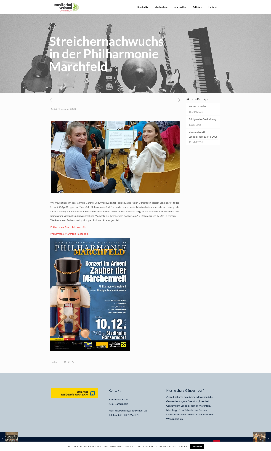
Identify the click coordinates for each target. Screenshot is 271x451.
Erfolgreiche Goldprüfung (202, 119)
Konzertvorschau (198, 106)
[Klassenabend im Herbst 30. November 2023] (262, 438)
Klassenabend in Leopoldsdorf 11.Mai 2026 (203, 134)
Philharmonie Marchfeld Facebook (69, 233)
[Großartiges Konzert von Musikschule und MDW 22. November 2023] (9, 438)
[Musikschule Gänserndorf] (66, 7)
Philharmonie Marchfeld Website (68, 226)
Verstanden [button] (197, 446)
